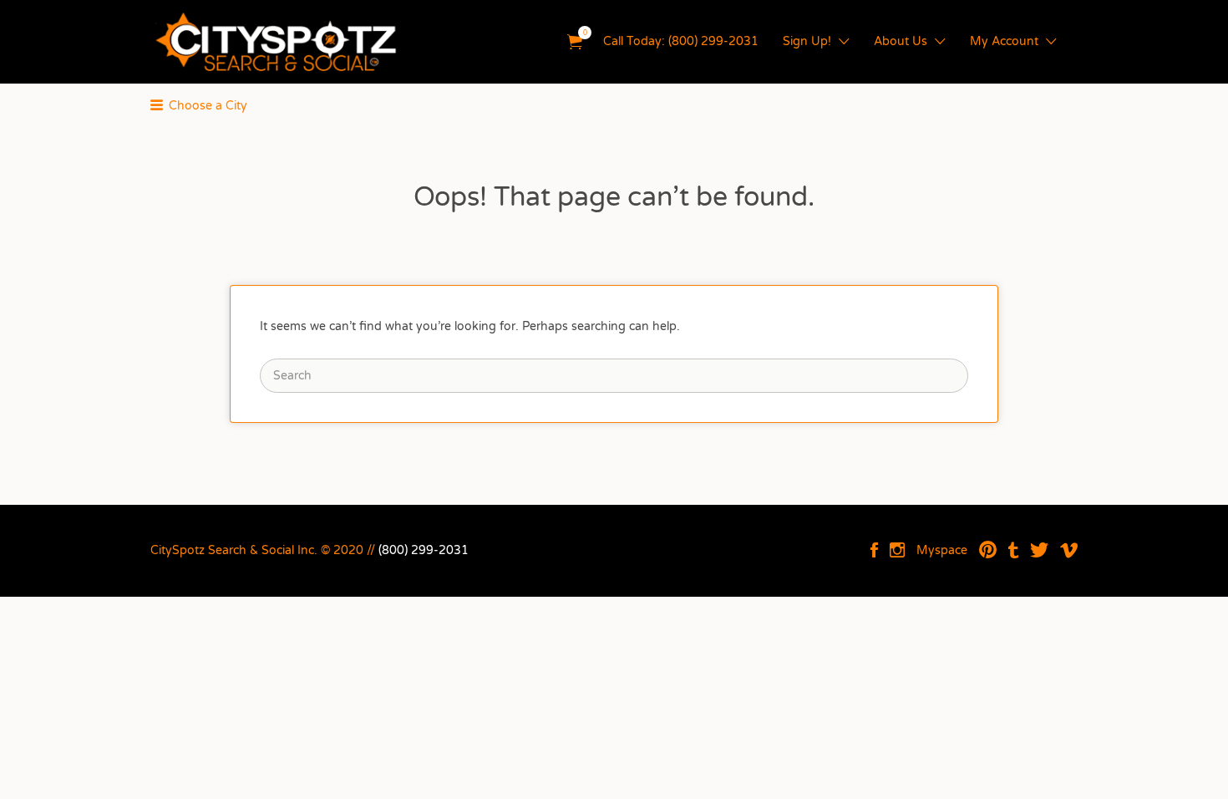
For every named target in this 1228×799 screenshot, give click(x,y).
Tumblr (1013, 550)
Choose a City (208, 106)
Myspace (941, 550)
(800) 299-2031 (423, 550)
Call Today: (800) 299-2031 (681, 41)
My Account (1004, 41)
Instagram (897, 550)
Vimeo (1069, 550)
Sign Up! (807, 41)
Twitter (1039, 550)
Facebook (874, 550)
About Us (900, 41)
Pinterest (988, 550)
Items (574, 42)
